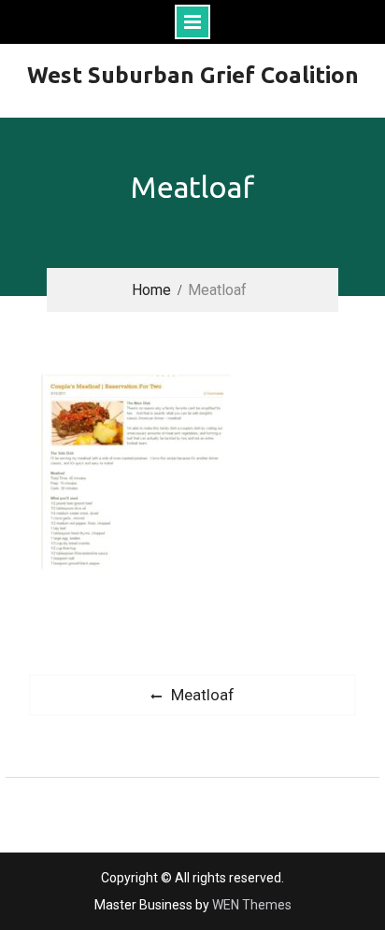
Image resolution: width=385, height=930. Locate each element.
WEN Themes (252, 904)
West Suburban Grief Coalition (193, 75)
